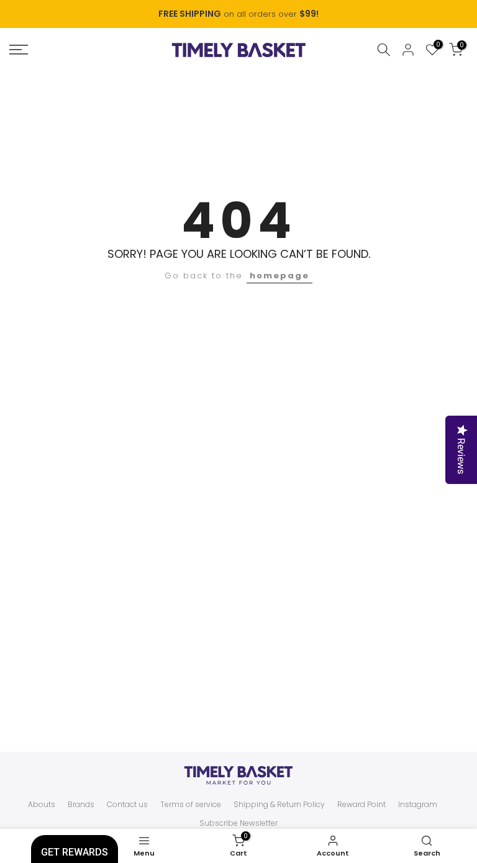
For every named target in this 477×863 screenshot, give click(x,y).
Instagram (417, 805)
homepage (279, 275)
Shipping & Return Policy (279, 805)
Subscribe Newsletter (238, 823)
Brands (81, 805)
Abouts (41, 805)
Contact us (127, 805)
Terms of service (190, 805)
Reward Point (361, 805)
